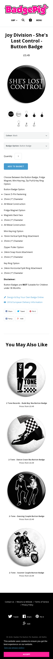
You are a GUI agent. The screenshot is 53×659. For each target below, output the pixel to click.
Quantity (8, 156)
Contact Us (9, 602)
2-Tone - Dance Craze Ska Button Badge (26, 459)
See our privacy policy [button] (14, 648)
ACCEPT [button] (26, 654)
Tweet (16, 617)
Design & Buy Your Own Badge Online (25, 297)
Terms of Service (42, 602)
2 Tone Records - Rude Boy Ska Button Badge (26, 403)
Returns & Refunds (24, 602)
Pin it (42, 617)
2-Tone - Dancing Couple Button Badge (26, 516)
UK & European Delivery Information (24, 302)
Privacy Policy (27, 605)
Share (29, 617)
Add (28, 624)
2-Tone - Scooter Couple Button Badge (26, 572)
